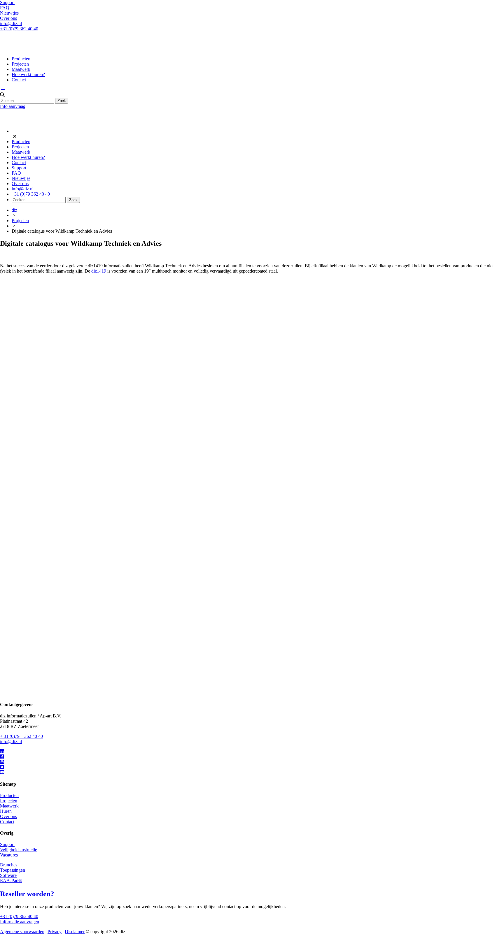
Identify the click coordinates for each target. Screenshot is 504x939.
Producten (21, 58)
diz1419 (98, 270)
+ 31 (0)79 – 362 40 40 (21, 736)
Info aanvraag (12, 106)
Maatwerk (21, 69)
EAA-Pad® (11, 880)
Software (8, 875)
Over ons (8, 18)
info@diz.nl (11, 23)
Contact (19, 79)
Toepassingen (12, 870)
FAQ (4, 7)
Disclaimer (75, 931)
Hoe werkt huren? (28, 74)
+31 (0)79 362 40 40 (19, 28)
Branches (8, 864)
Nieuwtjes (9, 12)
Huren (6, 811)
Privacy (55, 931)
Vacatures (9, 854)
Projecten (20, 64)
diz (14, 210)
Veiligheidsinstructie (18, 849)
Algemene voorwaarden (22, 931)
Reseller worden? (27, 894)
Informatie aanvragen (19, 921)
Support (7, 2)
